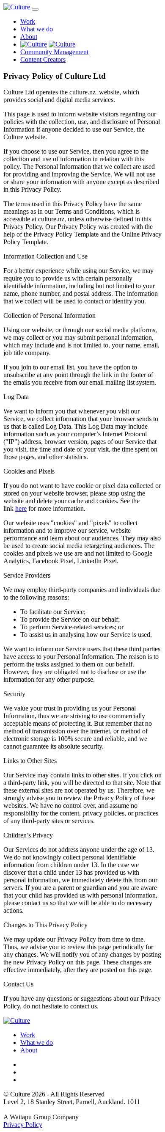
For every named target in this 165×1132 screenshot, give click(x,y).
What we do (36, 29)
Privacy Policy (22, 1124)
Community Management (54, 51)
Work (27, 21)
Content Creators (43, 59)
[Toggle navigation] (35, 9)
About (28, 36)
